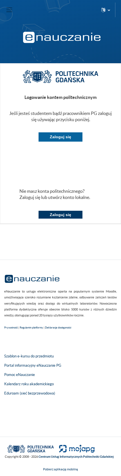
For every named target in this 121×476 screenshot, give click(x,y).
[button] (105, 10)
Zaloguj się (60, 137)
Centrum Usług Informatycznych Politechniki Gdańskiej (76, 456)
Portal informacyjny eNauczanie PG (32, 365)
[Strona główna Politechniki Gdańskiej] (30, 448)
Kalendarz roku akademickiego (29, 384)
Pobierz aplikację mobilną (60, 469)
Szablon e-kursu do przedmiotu (29, 356)
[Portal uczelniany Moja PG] (74, 448)
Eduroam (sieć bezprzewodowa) (29, 393)
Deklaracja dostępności (58, 327)
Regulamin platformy (31, 327)
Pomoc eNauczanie (19, 375)
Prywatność (11, 327)
